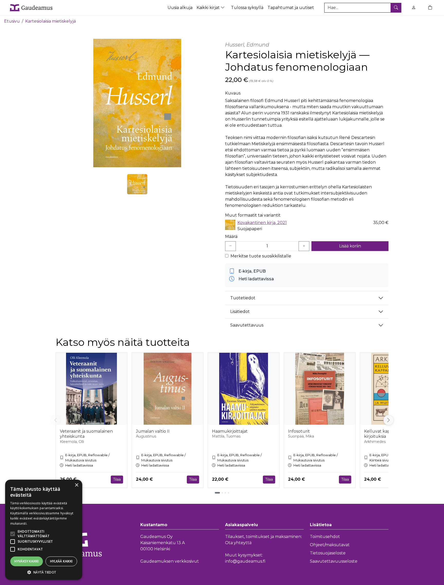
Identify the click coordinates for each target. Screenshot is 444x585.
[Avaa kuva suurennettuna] (137, 103)
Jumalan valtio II (153, 431)
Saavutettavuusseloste (333, 561)
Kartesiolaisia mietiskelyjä (50, 21)
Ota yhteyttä (238, 542)
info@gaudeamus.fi (245, 561)
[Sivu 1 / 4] (217, 493)
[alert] (43, 530)
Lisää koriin (350, 246)
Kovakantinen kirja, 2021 (262, 222)
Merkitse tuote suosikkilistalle (260, 256)
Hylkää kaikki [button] (61, 561)
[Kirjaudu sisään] (414, 7)
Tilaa (117, 479)
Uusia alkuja (180, 7)
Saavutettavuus (246, 325)
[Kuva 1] (137, 184)
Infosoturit (299, 431)
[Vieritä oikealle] (389, 420)
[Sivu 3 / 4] (225, 493)
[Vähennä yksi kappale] (230, 246)
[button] (43, 572)
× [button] (76, 485)
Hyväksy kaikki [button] (26, 561)
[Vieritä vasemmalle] (55, 420)
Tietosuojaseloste (328, 553)
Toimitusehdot (325, 536)
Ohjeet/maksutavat (330, 544)
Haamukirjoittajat (230, 431)
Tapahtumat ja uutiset (290, 7)
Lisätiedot (240, 311)
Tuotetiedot (242, 297)
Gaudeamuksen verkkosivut (169, 561)
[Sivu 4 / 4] (228, 493)
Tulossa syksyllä (247, 7)
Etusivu (12, 21)
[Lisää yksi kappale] (304, 246)
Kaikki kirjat (209, 7)
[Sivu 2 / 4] (222, 493)
